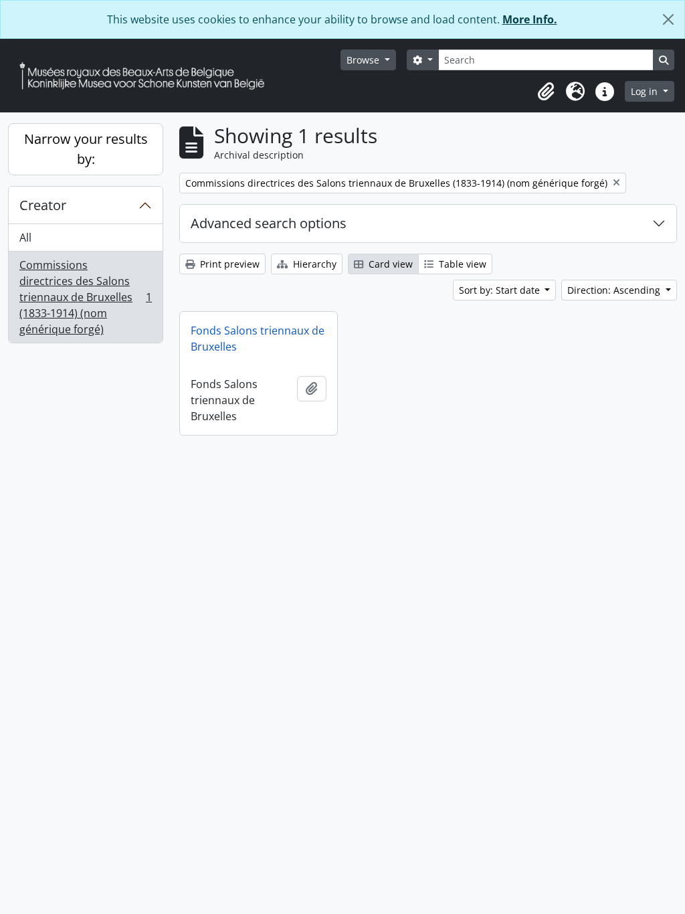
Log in (645, 91)
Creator (42, 205)
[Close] (668, 19)
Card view (389, 264)
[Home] (147, 76)
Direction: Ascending (615, 290)
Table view (461, 264)
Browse (364, 60)
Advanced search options (269, 223)
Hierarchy (313, 264)
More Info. (529, 19)
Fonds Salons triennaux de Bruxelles (257, 338)
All (25, 237)
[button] (546, 91)
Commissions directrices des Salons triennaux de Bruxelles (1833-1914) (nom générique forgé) (85, 297)
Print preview (228, 264)
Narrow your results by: (86, 149)
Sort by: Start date (501, 290)
